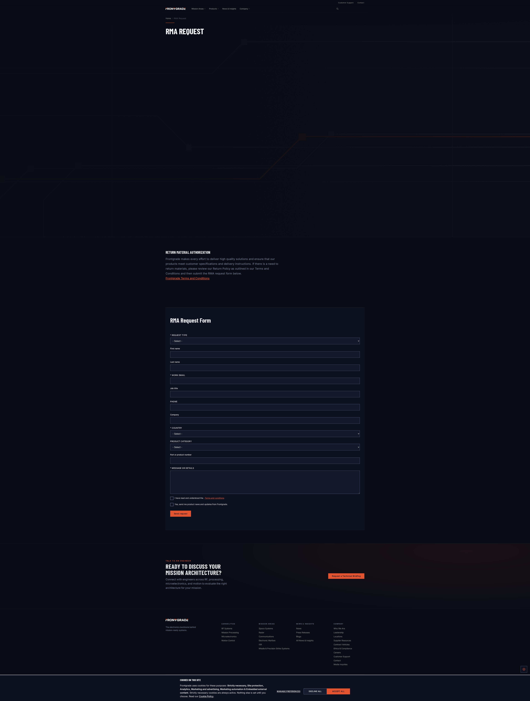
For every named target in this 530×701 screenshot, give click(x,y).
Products (213, 9)
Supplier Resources (342, 640)
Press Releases (303, 632)
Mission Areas (198, 9)
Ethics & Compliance (343, 648)
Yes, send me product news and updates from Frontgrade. (201, 504)
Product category (181, 441)
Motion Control (228, 640)
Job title (174, 388)
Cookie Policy (206, 696)
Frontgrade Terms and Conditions (188, 278)
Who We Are (339, 628)
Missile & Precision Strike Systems (274, 648)
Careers (337, 652)
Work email (178, 375)
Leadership (339, 632)
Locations (338, 636)
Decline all (315, 691)
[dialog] (265, 688)
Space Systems (266, 628)
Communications (266, 636)
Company (244, 9)
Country (176, 428)
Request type (179, 335)
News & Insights (229, 9)
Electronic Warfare (267, 640)
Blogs (298, 636)
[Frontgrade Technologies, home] (176, 8)
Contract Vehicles (341, 644)
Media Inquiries (340, 664)
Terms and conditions (214, 498)
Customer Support (346, 3)
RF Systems (227, 628)
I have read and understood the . (199, 498)
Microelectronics (229, 636)
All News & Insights (304, 640)
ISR (260, 644)
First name (175, 348)
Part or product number (180, 454)
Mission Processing (230, 632)
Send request (180, 513)
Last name (175, 362)
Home (168, 18)
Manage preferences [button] (288, 691)
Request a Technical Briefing (346, 576)
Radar (261, 632)
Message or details (182, 468)
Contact (360, 3)
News (298, 628)
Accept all (338, 691)
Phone (173, 401)
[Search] (337, 8)
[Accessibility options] (524, 669)
